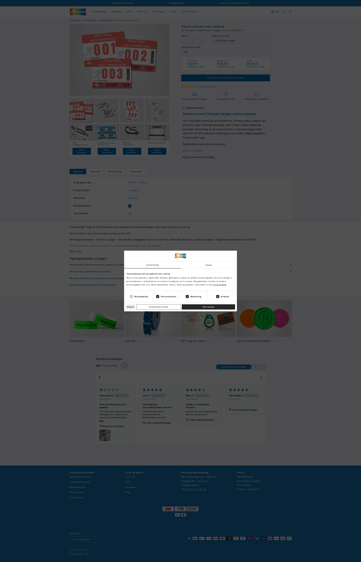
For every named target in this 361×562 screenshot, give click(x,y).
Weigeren (130, 307)
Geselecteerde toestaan (158, 307)
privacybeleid (219, 284)
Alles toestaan (208, 307)
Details (209, 265)
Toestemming (152, 265)
